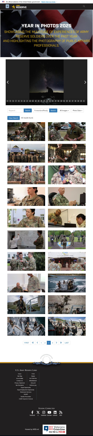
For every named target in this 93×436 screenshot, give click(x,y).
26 (41, 101)
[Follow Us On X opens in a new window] (38, 413)
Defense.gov (33, 385)
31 (55, 101)
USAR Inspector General (26, 399)
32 (58, 101)
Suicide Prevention (26, 396)
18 (18, 101)
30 (52, 101)
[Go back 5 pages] (32, 343)
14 (7, 101)
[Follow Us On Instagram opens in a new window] (43, 413)
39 (78, 101)
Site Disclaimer (20, 385)
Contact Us (20, 380)
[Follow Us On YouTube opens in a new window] (49, 413)
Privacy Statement (20, 383)
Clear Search (13, 118)
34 (64, 101)
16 (13, 101)
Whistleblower (33, 380)
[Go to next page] (56, 343)
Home (19, 374)
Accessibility (19, 378)
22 (30, 101)
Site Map (19, 376)
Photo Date (77, 110)
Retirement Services (25, 392)
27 (44, 101)
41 (84, 101)
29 (50, 101)
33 (61, 101)
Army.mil (33, 383)
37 (72, 101)
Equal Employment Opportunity (25, 389)
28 (47, 101)
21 (27, 101)
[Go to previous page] (37, 343)
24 (35, 101)
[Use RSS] (61, 413)
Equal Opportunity (26, 387)
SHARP (26, 394)
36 (69, 101)
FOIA (33, 374)
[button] (49, 2)
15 (10, 101)
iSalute (33, 376)
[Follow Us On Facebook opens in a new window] (32, 413)
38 (75, 101)
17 (16, 101)
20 (24, 101)
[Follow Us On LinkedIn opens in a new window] (55, 413)
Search (27, 110)
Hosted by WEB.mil (32, 429)
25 (38, 101)
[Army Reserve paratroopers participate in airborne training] (26, 131)
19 (21, 101)
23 (33, 101)
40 (81, 101)
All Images (64, 110)
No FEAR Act (33, 378)
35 (67, 101)
